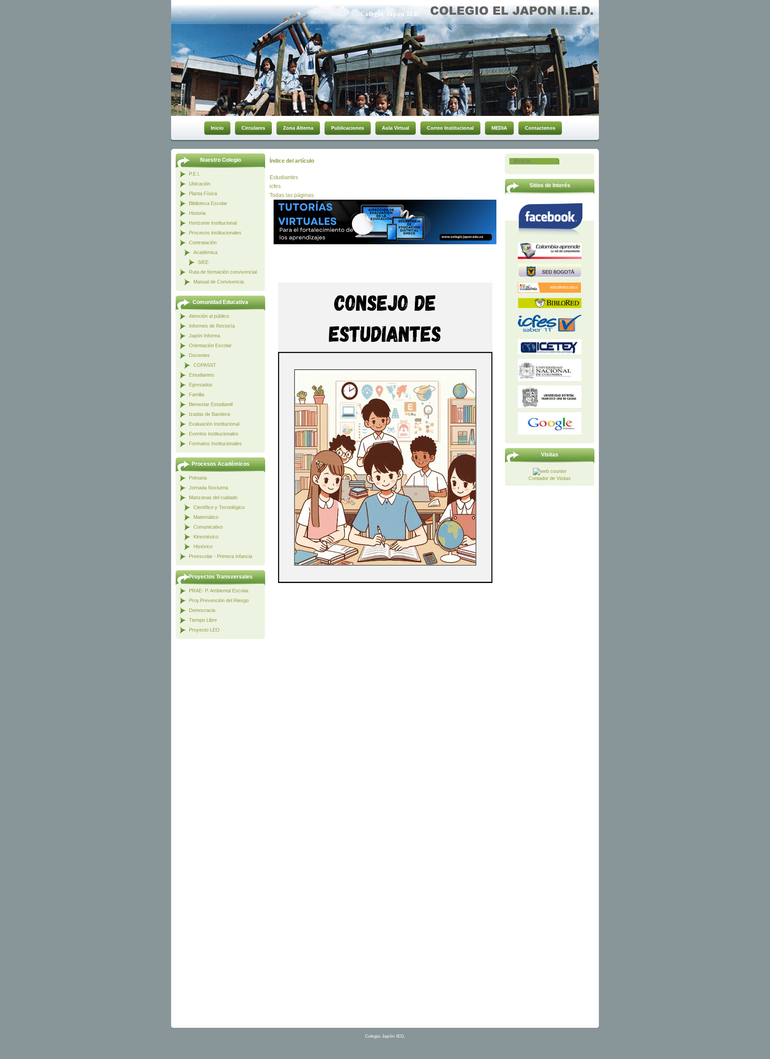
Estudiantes (284, 177)
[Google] (549, 423)
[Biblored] (549, 303)
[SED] (549, 270)
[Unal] (549, 370)
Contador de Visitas (549, 478)
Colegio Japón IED (389, 14)
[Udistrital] (549, 397)
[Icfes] (549, 323)
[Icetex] (549, 346)
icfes (275, 186)
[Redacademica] (549, 287)
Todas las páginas (292, 195)
